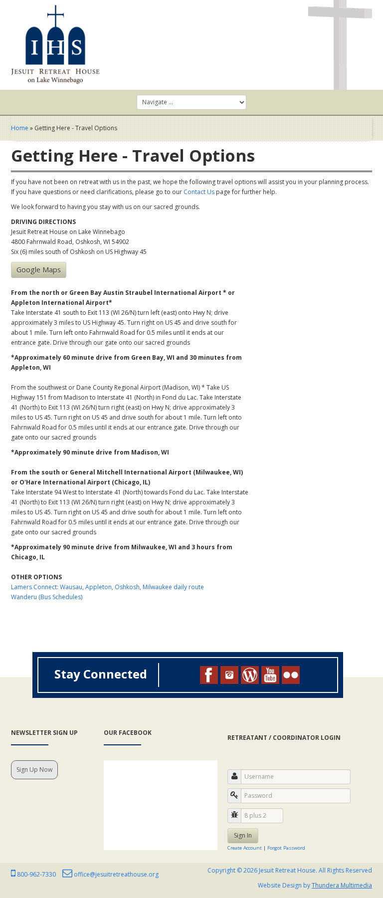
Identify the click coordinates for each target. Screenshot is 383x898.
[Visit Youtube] (270, 675)
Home (19, 128)
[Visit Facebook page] (209, 675)
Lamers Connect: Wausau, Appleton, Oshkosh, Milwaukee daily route (107, 587)
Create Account (244, 848)
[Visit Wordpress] (250, 675)
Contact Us (199, 192)
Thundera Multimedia (342, 885)
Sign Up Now (34, 769)
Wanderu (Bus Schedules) (46, 597)
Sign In (243, 835)
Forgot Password (286, 848)
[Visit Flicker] (291, 675)
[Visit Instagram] (229, 675)
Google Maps (38, 269)
